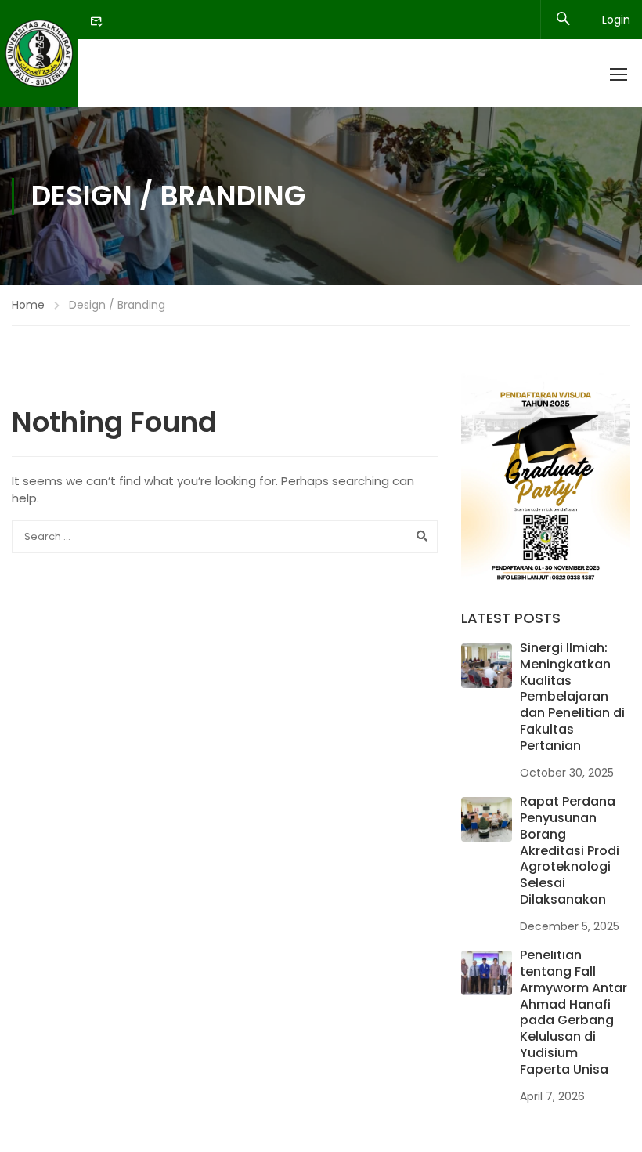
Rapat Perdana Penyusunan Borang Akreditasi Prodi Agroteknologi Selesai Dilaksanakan (569, 850)
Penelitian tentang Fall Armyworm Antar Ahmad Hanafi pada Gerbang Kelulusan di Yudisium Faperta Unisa (573, 1012)
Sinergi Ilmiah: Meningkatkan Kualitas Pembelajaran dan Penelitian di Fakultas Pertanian (572, 697)
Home (28, 305)
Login (616, 19)
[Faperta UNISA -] (39, 53)
